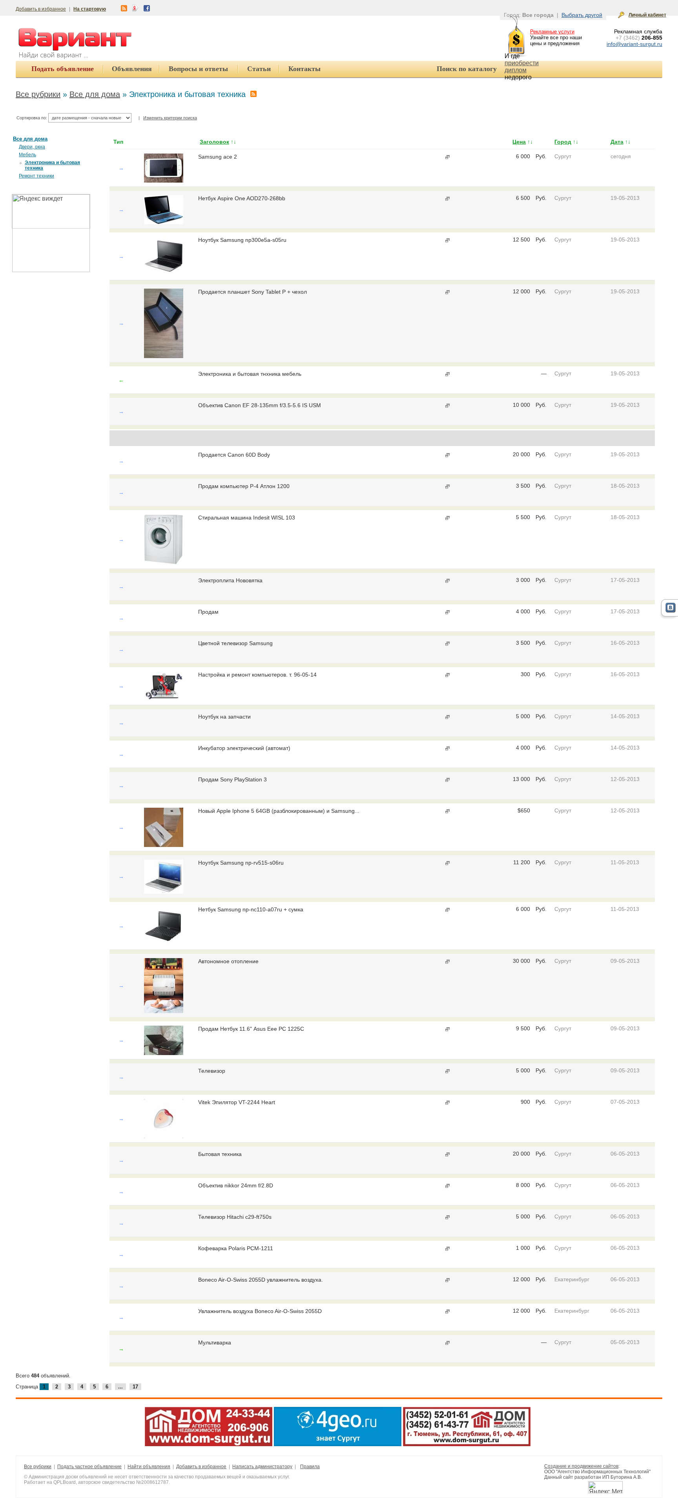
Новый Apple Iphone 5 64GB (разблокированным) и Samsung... (278, 811)
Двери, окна (32, 147)
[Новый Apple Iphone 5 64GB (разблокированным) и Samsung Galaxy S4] (163, 845)
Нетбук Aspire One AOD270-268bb (241, 198)
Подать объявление (62, 69)
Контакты (304, 69)
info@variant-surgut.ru (634, 44)
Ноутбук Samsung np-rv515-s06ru (241, 863)
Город (562, 142)
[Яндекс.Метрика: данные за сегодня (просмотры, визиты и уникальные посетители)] (605, 1487)
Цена (519, 142)
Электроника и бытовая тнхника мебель (249, 374)
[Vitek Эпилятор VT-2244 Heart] (163, 1136)
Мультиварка (214, 1342)
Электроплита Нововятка (230, 580)
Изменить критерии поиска (170, 117)
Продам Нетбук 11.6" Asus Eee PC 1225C (251, 1029)
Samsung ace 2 (217, 157)
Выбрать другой (581, 15)
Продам (208, 612)
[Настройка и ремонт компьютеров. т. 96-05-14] (163, 699)
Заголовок (214, 142)
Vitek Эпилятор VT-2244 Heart (236, 1102)
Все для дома (94, 94)
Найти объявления (149, 1466)
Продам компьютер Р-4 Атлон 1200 (244, 486)
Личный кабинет (647, 15)
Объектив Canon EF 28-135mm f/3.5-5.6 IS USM (259, 405)
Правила (310, 1466)
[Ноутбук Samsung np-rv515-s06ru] (163, 892)
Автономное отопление (228, 961)
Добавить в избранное (41, 9)
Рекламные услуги (552, 32)
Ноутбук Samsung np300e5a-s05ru (242, 240)
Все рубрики (38, 94)
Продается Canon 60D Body (234, 455)
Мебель (27, 154)
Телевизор (211, 1071)
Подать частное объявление (89, 1466)
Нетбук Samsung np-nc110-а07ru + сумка (250, 909)
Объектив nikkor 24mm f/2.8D (235, 1185)
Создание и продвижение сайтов (581, 1466)
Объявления (132, 69)
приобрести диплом (522, 66)
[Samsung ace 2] (163, 180)
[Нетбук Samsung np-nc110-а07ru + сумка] (163, 943)
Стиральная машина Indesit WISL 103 (246, 517)
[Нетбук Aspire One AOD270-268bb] (163, 222)
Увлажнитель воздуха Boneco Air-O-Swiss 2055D (260, 1311)
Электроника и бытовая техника (52, 165)
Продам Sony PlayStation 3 (232, 779)
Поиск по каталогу (467, 69)
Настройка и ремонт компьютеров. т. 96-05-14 (257, 674)
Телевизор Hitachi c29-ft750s (235, 1217)
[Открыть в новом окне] (446, 157)
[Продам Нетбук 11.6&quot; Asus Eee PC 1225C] (163, 1053)
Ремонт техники (36, 176)
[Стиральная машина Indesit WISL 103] (163, 563)
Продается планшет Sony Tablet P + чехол (252, 292)
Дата (617, 142)
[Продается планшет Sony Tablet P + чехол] (163, 356)
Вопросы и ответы (198, 69)
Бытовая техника (220, 1154)
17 (135, 1387)
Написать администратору (262, 1466)
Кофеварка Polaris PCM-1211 (235, 1248)
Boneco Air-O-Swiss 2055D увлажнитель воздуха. (260, 1280)
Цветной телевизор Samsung (235, 643)
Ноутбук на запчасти (224, 716)
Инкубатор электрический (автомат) (244, 748)
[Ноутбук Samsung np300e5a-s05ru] (163, 274)
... (120, 1387)
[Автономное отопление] (163, 1011)
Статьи (259, 69)
